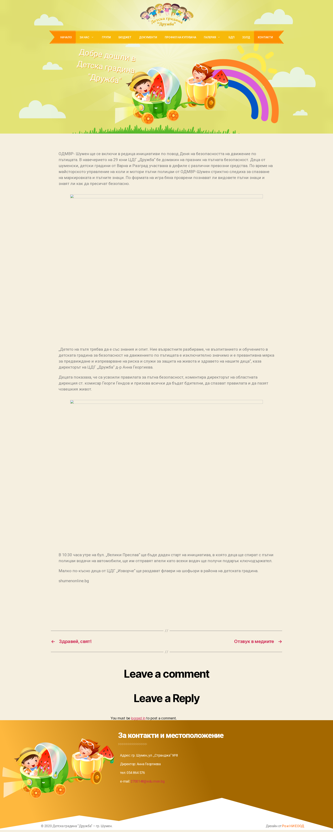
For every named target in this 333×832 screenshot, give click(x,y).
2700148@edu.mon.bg (147, 781)
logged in (138, 718)
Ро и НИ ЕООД (293, 826)
